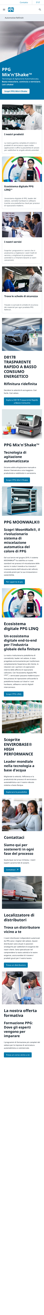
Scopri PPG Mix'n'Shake (15, 91)
